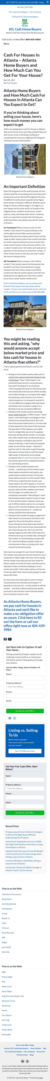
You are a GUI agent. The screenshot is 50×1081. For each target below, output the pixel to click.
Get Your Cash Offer (25, 7)
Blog (31, 1055)
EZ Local (5, 928)
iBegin (4, 942)
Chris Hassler (11, 83)
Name (9, 674)
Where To (6, 918)
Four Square (7, 1015)
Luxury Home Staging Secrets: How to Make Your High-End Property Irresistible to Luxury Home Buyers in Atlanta (24, 844)
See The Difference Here (25, 751)
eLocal (4, 913)
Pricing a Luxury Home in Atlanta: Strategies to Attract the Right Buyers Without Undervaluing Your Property (24, 835)
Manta (4, 1010)
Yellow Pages (7, 977)
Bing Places (7, 899)
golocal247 (6, 947)
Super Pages (7, 991)
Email (9, 701)
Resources (41, 1052)
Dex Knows (6, 1005)
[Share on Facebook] (5, 639)
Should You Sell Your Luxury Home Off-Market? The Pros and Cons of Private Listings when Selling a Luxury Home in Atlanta (24, 854)
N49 (3, 937)
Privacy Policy (22, 1055)
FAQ (44, 1048)
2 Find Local (7, 1025)
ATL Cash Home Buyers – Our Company (25, 12)
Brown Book (7, 1029)
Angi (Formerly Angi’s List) (13, 996)
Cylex (4, 923)
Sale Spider (6, 1034)
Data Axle (6, 952)
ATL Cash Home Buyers (30, 458)
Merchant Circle (8, 1001)
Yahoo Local (7, 986)
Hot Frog (5, 1020)
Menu (6, 43)
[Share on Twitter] (10, 639)
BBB (3, 972)
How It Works (36, 1048)
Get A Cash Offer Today (25, 1045)
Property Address (14, 683)
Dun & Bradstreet (9, 904)
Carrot (41, 1078)
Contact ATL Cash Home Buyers (25, 16)
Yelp (3, 981)
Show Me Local (8, 932)
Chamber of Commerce (11, 894)
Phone (9, 692)
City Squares (7, 908)
